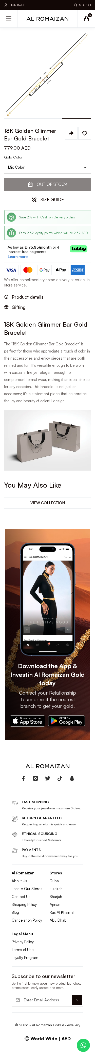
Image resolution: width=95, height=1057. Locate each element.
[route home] (47, 766)
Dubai (55, 880)
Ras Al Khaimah (62, 912)
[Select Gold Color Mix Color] (47, 167)
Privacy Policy (23, 941)
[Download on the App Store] (27, 721)
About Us (19, 880)
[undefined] (23, 778)
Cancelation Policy (27, 920)
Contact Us (21, 896)
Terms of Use (23, 949)
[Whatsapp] (83, 1045)
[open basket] (86, 18)
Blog (15, 912)
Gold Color (13, 157)
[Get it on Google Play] (66, 721)
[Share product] (71, 133)
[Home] (47, 18)
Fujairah (56, 888)
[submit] (77, 1000)
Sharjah (56, 896)
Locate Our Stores (27, 888)
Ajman (55, 904)
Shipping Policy (24, 904)
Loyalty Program (25, 957)
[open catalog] (8, 18)
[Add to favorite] (84, 133)
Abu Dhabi (58, 920)
